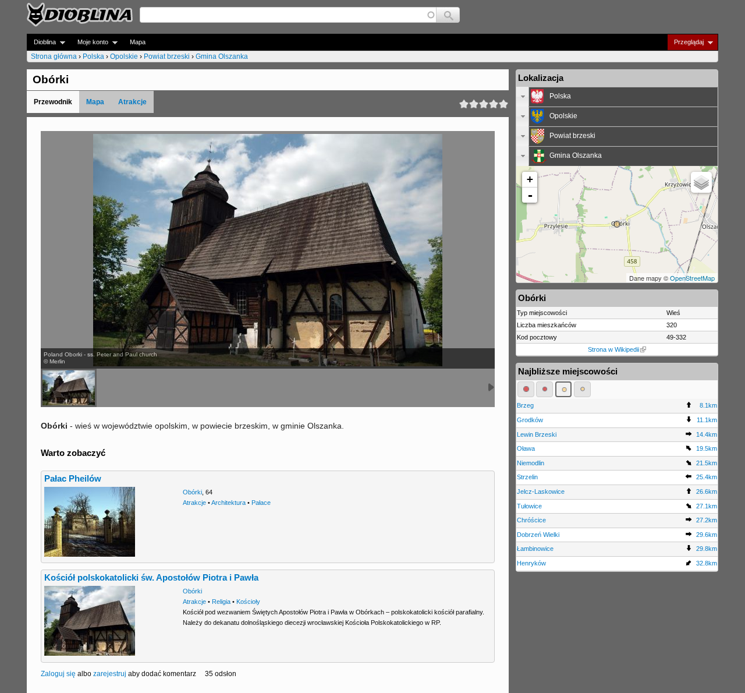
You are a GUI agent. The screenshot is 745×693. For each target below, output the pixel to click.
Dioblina (41, 42)
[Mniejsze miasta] (544, 389)
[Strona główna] (80, 14)
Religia (221, 601)
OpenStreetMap (692, 277)
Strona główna (54, 56)
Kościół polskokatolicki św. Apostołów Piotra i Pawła (151, 577)
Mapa (138, 41)
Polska (93, 56)
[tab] (617, 97)
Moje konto (89, 42)
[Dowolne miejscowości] (582, 389)
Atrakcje (132, 102)
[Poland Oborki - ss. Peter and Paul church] (69, 388)
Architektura (228, 502)
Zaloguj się (58, 674)
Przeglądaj (685, 42)
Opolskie (124, 56)
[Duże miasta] (525, 389)
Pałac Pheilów (72, 478)
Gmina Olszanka (222, 56)
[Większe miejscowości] (563, 389)
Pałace (261, 502)
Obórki (192, 492)
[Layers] (701, 182)
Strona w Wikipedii (613, 349)
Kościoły (248, 601)
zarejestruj (109, 674)
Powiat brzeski (167, 56)
